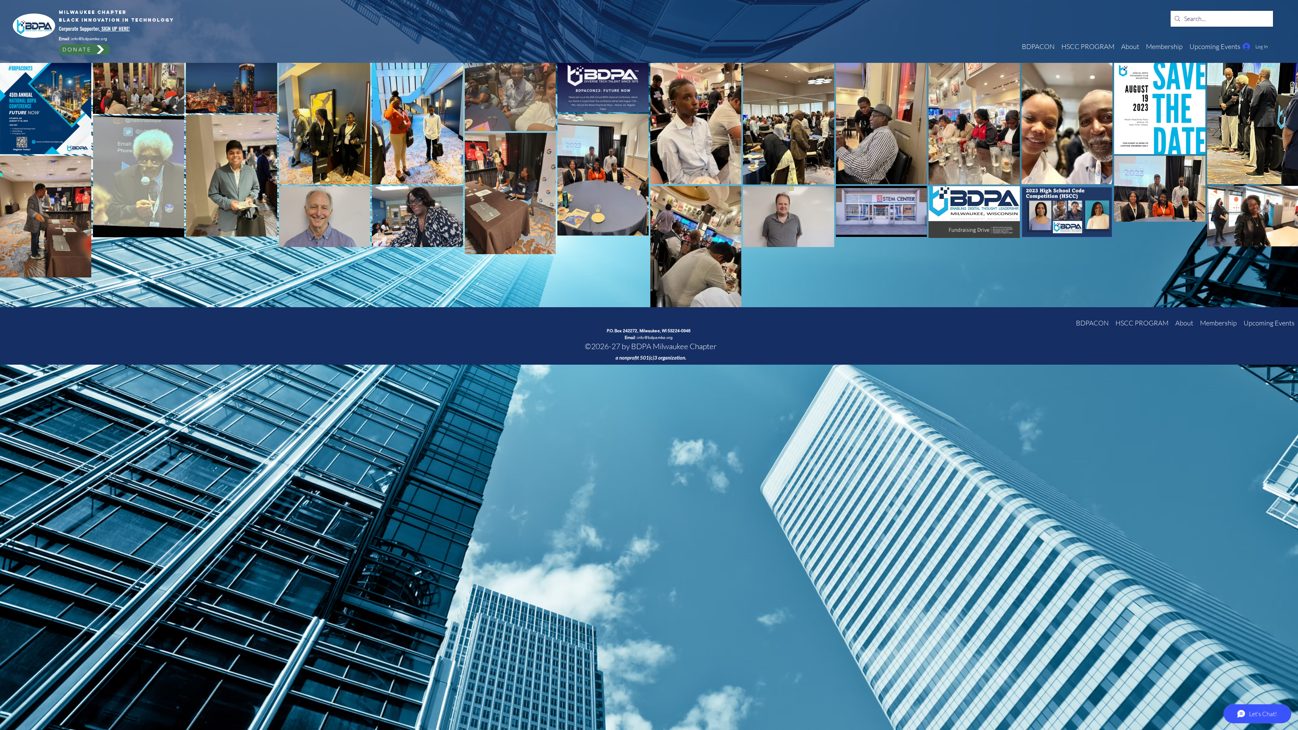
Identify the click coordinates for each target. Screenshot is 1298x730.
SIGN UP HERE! (115, 28)
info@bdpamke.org (89, 38)
